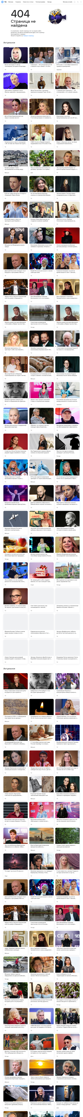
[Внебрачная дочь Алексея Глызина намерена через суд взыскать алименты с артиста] (67, 891)
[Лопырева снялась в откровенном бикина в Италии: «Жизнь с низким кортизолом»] (67, 600)
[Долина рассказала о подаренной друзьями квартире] (15, 420)
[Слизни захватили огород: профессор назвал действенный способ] (15, 729)
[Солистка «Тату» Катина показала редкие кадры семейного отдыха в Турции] (15, 446)
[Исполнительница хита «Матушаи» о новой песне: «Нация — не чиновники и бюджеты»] (41, 969)
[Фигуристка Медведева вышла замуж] (15, 240)
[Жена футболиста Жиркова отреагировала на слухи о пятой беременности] (15, 368)
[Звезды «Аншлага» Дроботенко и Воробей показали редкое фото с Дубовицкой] (41, 652)
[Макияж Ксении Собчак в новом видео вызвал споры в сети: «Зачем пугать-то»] (15, 626)
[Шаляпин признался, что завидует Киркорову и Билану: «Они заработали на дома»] (41, 1020)
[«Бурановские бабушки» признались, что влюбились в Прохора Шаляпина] (67, 729)
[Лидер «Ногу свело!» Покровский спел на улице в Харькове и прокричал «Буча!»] (15, 291)
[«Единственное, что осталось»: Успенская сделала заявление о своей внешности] (67, 866)
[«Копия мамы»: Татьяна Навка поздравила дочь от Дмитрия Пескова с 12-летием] (67, 188)
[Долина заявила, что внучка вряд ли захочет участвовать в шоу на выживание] (15, 600)
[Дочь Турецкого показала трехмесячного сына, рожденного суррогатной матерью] (67, 291)
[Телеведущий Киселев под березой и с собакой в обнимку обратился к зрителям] (15, 891)
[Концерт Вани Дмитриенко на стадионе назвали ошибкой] (41, 214)
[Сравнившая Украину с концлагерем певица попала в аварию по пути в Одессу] (67, 840)
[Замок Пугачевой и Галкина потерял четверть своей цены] (67, 523)
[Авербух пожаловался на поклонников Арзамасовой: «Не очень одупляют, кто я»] (41, 343)
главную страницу (28, 35)
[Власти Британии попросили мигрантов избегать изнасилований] (41, 994)
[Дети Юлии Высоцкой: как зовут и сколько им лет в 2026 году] (67, 917)
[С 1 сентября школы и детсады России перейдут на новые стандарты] (41, 891)
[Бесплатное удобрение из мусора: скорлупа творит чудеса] (67, 677)
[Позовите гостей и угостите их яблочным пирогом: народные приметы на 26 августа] (15, 549)
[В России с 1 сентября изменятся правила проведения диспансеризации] (67, 59)
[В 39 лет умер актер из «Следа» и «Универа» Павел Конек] (15, 188)
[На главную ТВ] (5, 2)
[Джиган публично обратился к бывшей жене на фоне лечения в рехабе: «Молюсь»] (41, 497)
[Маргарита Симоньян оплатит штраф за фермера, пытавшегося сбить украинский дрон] (67, 497)
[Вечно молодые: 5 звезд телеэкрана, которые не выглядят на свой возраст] (15, 59)
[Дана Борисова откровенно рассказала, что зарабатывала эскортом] (15, 780)
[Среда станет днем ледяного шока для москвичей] (67, 994)
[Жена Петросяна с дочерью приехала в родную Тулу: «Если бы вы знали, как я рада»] (41, 85)
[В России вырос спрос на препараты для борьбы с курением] (15, 214)
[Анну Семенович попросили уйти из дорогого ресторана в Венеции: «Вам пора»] (15, 840)
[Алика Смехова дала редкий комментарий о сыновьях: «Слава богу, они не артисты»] (15, 652)
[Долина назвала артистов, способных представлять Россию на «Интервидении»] (41, 549)
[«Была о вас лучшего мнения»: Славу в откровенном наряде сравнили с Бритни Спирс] (41, 394)
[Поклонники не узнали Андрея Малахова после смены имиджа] (67, 368)
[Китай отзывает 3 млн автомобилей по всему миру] (15, 162)
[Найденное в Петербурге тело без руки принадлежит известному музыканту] (41, 840)
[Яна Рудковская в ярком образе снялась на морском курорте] (41, 446)
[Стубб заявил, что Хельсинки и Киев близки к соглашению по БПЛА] (41, 729)
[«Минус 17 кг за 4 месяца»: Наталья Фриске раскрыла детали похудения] (41, 780)
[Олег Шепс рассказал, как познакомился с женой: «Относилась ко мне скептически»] (41, 600)
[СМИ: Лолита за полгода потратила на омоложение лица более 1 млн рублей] (15, 806)
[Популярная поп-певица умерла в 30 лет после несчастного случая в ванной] (41, 866)
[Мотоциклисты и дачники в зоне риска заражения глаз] (67, 574)
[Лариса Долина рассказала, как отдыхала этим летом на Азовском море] (67, 755)
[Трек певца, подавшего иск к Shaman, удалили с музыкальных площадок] (15, 85)
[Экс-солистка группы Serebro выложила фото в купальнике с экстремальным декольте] (15, 677)
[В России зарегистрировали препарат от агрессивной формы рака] (41, 471)
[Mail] (2, 2)
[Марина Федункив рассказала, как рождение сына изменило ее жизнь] (67, 549)
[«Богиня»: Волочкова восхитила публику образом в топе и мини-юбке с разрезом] (41, 523)
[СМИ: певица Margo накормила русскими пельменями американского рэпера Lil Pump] (67, 780)
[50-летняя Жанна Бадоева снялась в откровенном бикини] (41, 188)
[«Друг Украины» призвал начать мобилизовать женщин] (15, 1097)
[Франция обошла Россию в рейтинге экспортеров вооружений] (15, 523)
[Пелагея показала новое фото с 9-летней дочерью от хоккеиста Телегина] (41, 111)
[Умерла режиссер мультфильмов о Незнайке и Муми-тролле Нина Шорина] (15, 317)
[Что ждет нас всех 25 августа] (15, 1020)
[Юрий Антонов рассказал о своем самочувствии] (41, 265)
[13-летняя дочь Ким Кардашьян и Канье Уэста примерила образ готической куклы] (67, 471)
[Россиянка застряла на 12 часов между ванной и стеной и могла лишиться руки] (67, 394)
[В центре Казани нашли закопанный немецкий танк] (41, 943)
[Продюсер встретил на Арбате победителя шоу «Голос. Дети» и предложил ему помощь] (41, 917)
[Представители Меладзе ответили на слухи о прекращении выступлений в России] (41, 755)
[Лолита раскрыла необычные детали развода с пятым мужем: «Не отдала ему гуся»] (67, 240)
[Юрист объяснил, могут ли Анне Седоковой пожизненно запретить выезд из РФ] (67, 136)
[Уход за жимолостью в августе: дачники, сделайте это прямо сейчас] (41, 162)
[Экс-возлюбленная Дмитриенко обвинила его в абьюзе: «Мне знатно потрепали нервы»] (15, 994)
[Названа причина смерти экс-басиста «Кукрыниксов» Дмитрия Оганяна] (15, 394)
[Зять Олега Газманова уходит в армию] (67, 703)
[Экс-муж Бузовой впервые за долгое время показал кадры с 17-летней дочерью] (67, 162)
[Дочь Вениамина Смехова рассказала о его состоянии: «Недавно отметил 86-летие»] (41, 291)
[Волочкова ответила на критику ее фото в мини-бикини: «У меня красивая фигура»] (15, 969)
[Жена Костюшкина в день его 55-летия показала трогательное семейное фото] (67, 969)
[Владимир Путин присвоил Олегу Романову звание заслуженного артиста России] (67, 652)
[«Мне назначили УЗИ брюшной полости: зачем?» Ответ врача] (15, 755)
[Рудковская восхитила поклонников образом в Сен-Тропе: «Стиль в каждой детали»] (41, 626)
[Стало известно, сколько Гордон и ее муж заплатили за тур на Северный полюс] (67, 1020)
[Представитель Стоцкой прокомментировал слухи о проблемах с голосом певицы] (15, 471)
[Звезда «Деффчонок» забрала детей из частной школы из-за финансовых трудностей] (67, 626)
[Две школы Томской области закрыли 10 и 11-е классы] (41, 677)
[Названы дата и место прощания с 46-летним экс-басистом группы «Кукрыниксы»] (15, 136)
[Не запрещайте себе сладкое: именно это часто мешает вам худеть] (41, 574)
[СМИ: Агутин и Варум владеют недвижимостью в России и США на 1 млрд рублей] (41, 136)
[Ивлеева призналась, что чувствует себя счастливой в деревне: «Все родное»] (15, 343)
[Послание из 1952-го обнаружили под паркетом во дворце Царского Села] (15, 866)
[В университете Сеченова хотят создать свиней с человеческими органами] (41, 368)
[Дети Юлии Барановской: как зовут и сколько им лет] (15, 111)
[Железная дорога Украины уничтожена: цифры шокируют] (41, 703)
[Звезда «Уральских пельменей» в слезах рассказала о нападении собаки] (15, 917)
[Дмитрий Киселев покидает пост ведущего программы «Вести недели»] (15, 265)
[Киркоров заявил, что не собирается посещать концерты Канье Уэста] (15, 703)
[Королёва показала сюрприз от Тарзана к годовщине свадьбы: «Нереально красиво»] (67, 943)
